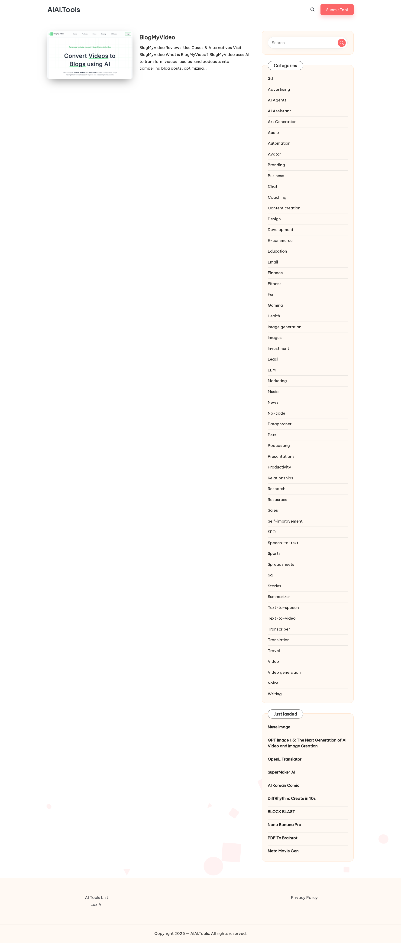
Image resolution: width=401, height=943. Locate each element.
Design (274, 218)
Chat (272, 186)
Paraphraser (280, 423)
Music (273, 391)
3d (270, 78)
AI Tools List (96, 897)
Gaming (275, 305)
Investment (278, 348)
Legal (273, 359)
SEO (272, 531)
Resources (277, 499)
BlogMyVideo (157, 37)
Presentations (281, 456)
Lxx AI (96, 904)
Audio (273, 132)
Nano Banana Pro (284, 824)
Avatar (274, 154)
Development (280, 229)
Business (276, 175)
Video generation (284, 672)
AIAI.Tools (63, 9)
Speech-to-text (283, 542)
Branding (276, 164)
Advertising (279, 89)
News (273, 402)
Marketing (277, 380)
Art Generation (282, 121)
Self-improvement (285, 521)
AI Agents (277, 100)
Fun (271, 294)
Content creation (284, 208)
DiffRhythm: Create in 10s (292, 798)
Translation (279, 639)
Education (277, 251)
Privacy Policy (304, 897)
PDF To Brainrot (283, 837)
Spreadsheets (281, 564)
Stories (274, 586)
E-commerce (280, 240)
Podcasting (279, 445)
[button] (337, 9)
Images (275, 337)
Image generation (284, 326)
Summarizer (279, 596)
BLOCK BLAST (281, 811)
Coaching (277, 197)
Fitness (274, 283)
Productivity (279, 467)
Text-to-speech (283, 607)
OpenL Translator (285, 759)
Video (273, 661)
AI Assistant (279, 111)
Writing (275, 693)
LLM (272, 370)
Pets (272, 434)
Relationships (280, 478)
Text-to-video (282, 618)
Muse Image (279, 726)
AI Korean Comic (283, 785)
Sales (273, 510)
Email (273, 262)
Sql (271, 575)
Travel (274, 650)
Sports (274, 553)
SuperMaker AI (281, 772)
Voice (273, 683)
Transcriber (279, 629)
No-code (276, 413)
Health (274, 316)
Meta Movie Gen (283, 850)
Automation (279, 143)
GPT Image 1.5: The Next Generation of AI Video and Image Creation (307, 743)
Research (276, 488)
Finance (275, 272)
